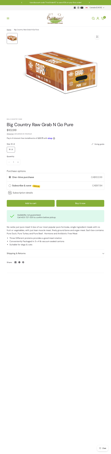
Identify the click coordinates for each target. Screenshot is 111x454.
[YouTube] (82, 7)
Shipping (10, 134)
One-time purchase (23, 177)
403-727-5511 (27, 217)
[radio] (10, 177)
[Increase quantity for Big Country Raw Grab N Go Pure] (18, 162)
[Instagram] (78, 7)
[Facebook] (75, 7)
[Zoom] (97, 37)
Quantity (10, 156)
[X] (19, 262)
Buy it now (80, 203)
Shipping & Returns (16, 253)
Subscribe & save (25, 185)
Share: (9, 262)
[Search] (93, 18)
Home (9, 30)
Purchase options (16, 171)
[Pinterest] (23, 262)
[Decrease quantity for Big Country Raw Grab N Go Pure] (9, 162)
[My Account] (98, 18)
